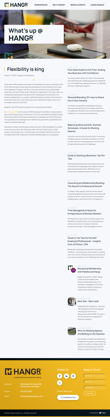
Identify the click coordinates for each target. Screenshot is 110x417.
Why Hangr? (59, 5)
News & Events (77, 5)
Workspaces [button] (40, 5)
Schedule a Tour (69, 397)
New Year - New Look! (88, 301)
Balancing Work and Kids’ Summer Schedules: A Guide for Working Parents (84, 128)
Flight (104, 413)
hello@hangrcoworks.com (31, 396)
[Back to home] (17, 5)
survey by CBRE (12, 112)
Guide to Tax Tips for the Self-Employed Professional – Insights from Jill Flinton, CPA (84, 241)
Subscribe (89, 393)
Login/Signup (97, 5)
